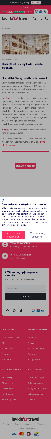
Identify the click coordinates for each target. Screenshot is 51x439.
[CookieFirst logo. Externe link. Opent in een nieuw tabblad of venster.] (3, 200)
